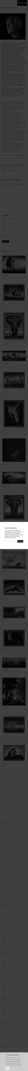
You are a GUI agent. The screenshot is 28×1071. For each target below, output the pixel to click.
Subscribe (20, 541)
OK (8, 1068)
